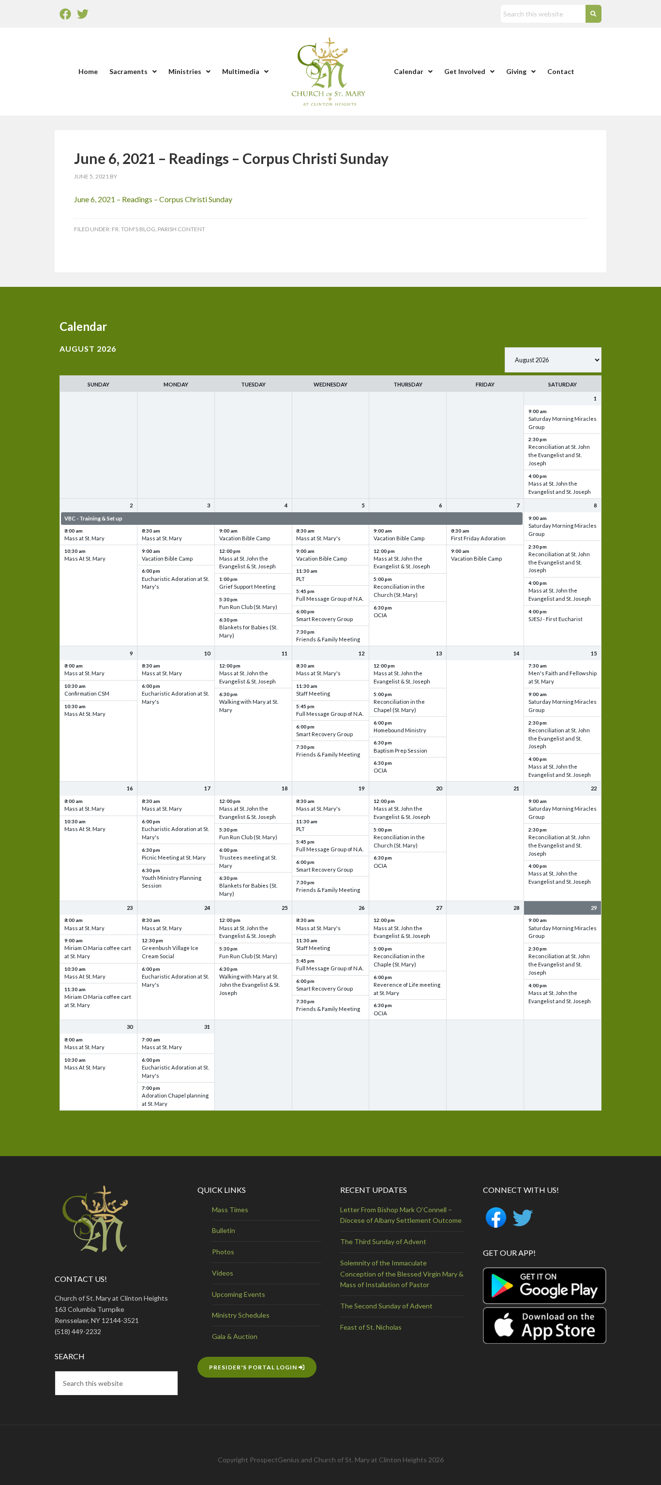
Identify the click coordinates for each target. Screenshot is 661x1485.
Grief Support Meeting (247, 586)
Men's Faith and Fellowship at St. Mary (562, 677)
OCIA (380, 615)
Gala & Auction (234, 1336)
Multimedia (240, 71)
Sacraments (128, 71)
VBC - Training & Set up (93, 518)
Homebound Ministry (400, 730)
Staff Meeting (313, 693)
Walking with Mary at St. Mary (248, 705)
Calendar (408, 71)
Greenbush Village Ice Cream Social (170, 952)
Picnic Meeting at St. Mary (174, 857)
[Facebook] (65, 14)
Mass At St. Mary (84, 558)
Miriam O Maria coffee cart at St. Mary (97, 952)
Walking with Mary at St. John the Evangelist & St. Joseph (249, 984)
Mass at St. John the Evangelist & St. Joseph (247, 562)
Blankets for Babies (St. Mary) (248, 631)
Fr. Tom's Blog (133, 229)
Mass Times (230, 1209)
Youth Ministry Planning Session (171, 882)
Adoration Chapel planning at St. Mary (175, 1099)
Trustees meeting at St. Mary (248, 861)
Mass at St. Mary (84, 538)
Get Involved (464, 71)
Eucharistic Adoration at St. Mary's (175, 583)
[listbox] (553, 359)
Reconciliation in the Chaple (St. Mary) (399, 960)
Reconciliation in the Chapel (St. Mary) (399, 705)
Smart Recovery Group (324, 619)
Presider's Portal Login (254, 1367)
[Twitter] (83, 14)
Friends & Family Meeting (328, 639)
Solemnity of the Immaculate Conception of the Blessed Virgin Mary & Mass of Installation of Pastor (402, 1274)
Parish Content (181, 229)
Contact (560, 71)
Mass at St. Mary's (318, 538)
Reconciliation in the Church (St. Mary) (399, 590)
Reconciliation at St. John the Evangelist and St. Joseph (559, 455)
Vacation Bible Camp (167, 558)
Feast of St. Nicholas (371, 1327)
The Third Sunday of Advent (383, 1241)
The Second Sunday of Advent (386, 1306)
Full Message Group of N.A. (329, 598)
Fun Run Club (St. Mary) (248, 607)
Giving (516, 71)
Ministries (184, 71)
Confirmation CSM (86, 693)
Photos (223, 1251)
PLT (300, 579)
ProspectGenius (275, 1459)
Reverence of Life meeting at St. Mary (407, 988)
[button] (133, 71)
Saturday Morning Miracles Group (562, 423)
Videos (222, 1273)
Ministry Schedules (241, 1315)
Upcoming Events (238, 1294)
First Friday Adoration (478, 538)
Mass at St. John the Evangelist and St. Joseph (559, 487)
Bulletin (223, 1230)
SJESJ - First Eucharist (555, 619)
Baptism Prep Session (400, 750)
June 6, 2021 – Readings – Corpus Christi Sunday (153, 199)
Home (88, 71)
